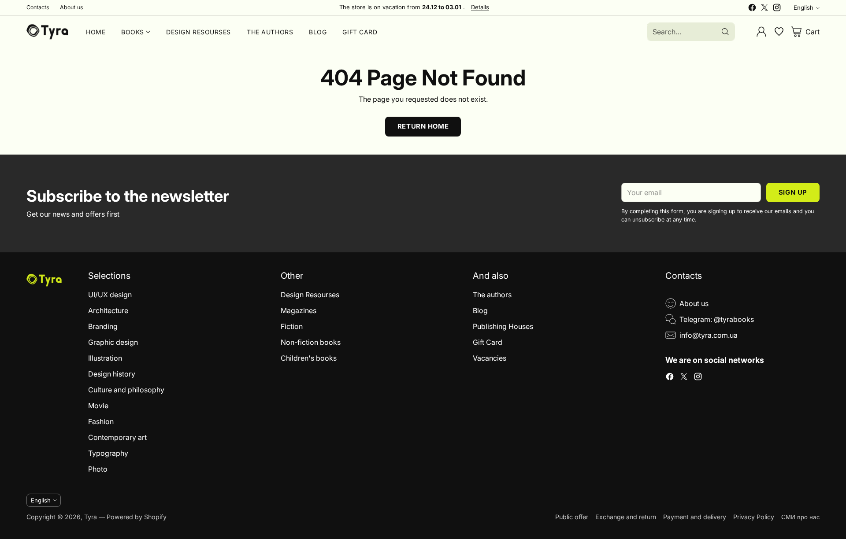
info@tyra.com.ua (708, 335)
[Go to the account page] (761, 31)
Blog (480, 310)
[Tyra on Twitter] (764, 9)
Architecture (108, 310)
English (803, 7)
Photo (98, 469)
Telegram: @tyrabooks (716, 319)
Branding (103, 326)
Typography (108, 453)
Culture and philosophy (126, 389)
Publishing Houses (503, 326)
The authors (492, 294)
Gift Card (487, 342)
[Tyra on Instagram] (776, 9)
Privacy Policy (753, 517)
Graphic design (113, 342)
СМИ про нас (800, 517)
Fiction (292, 326)
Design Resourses (310, 294)
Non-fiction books (311, 342)
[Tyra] (47, 32)
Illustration (105, 358)
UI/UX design (110, 294)
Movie (98, 405)
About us (694, 303)
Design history (111, 373)
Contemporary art (117, 437)
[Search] (725, 31)
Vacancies (489, 358)
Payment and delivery (694, 517)
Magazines (298, 310)
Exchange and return (625, 517)
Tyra (90, 517)
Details (480, 7)
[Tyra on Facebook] (752, 9)
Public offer (571, 517)
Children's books (309, 358)
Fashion (101, 421)
